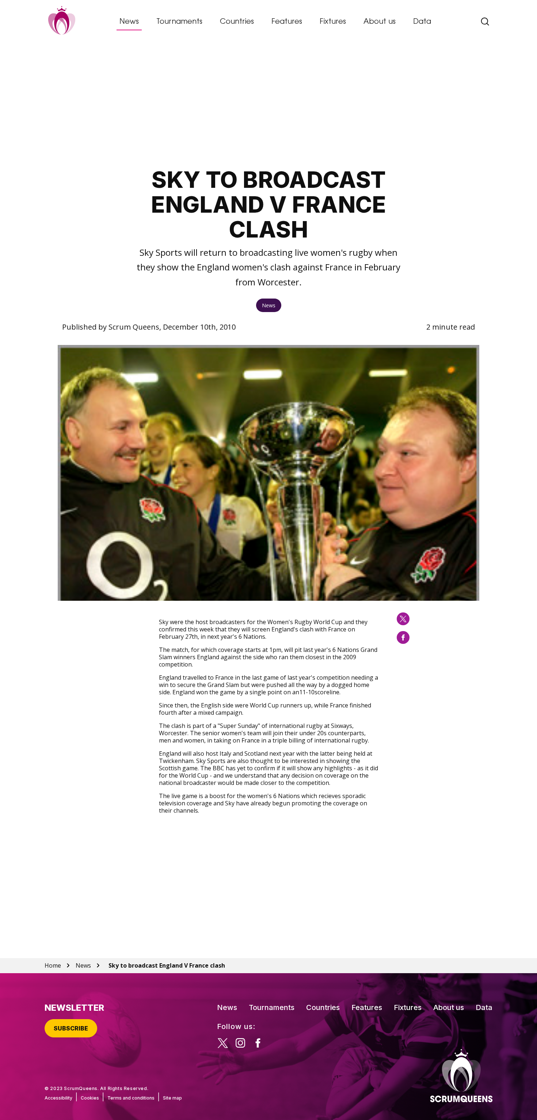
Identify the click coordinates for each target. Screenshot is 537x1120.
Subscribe (71, 1028)
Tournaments (179, 22)
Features (286, 22)
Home (53, 965)
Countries (237, 22)
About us (379, 22)
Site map (172, 1098)
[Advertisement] (269, 104)
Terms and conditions (131, 1098)
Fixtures (333, 22)
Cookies (90, 1098)
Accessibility (58, 1098)
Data (422, 22)
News (129, 22)
